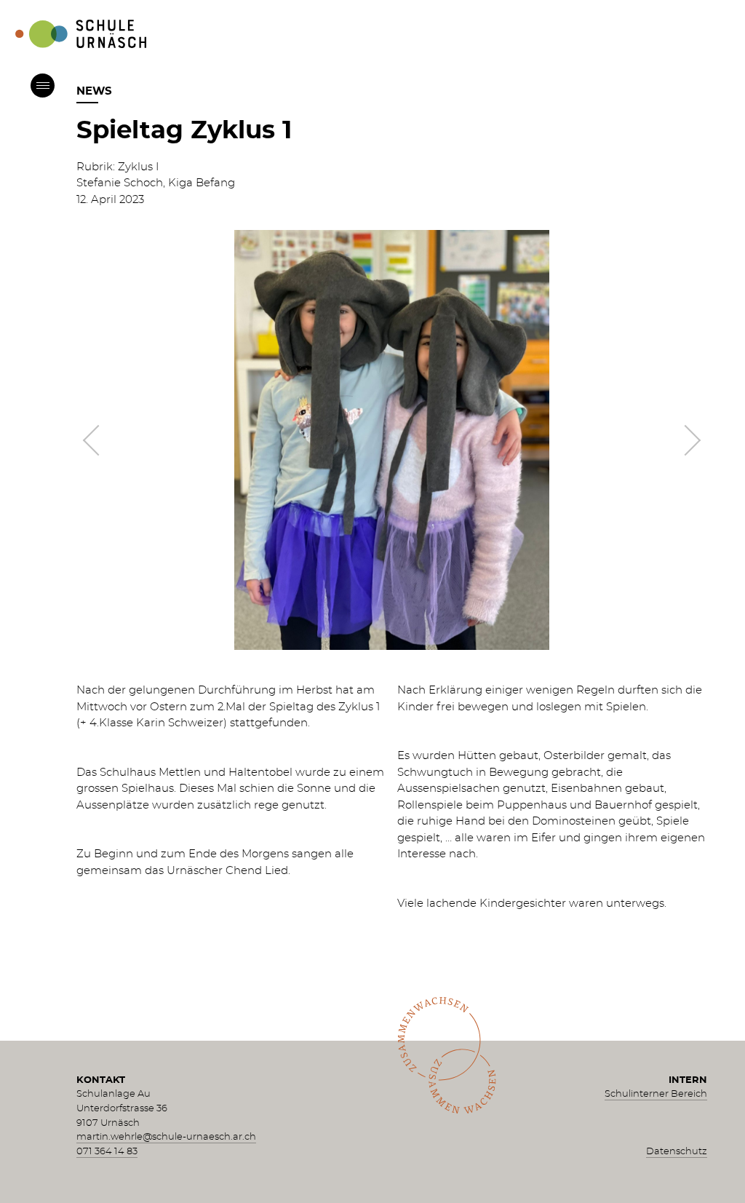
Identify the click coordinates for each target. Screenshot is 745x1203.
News (94, 91)
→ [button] (684, 440)
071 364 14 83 (107, 1151)
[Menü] (43, 86)
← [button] (98, 440)
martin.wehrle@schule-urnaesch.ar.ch (166, 1137)
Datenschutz (676, 1151)
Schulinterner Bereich (656, 1094)
